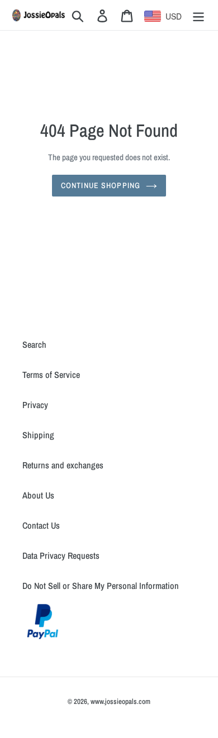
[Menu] (198, 15)
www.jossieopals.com (120, 701)
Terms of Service (51, 374)
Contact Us (41, 525)
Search (34, 344)
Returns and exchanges (62, 465)
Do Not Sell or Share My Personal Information (100, 585)
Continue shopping (100, 185)
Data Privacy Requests (60, 555)
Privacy (35, 405)
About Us (38, 495)
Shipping (38, 435)
